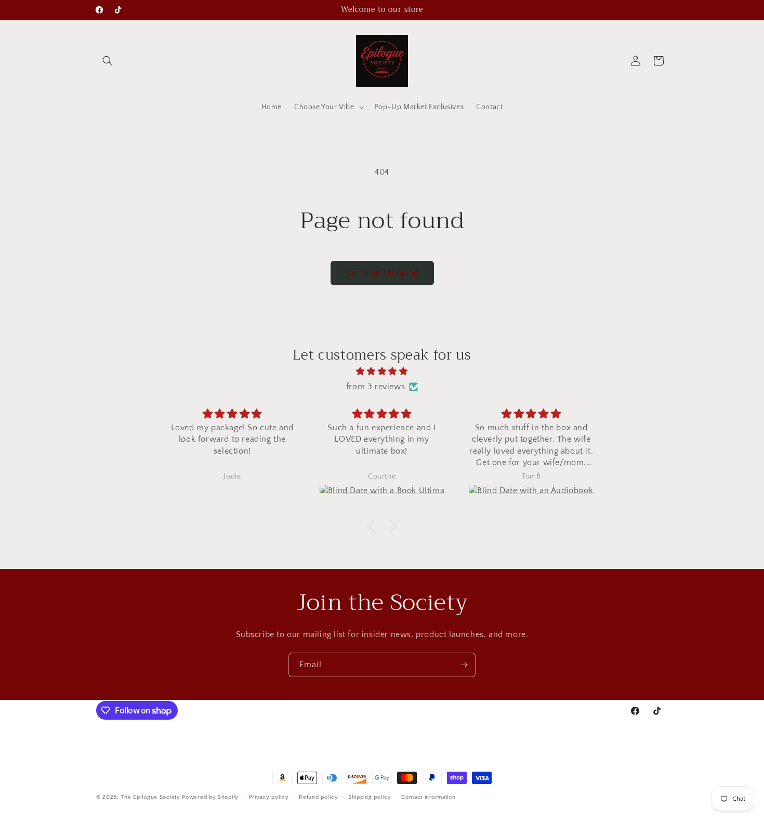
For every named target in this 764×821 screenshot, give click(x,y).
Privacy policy (269, 797)
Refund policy (318, 797)
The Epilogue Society (150, 797)
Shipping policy (369, 797)
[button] (107, 60)
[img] (382, 371)
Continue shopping (382, 272)
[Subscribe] (463, 665)
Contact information (428, 797)
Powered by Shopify (210, 797)
